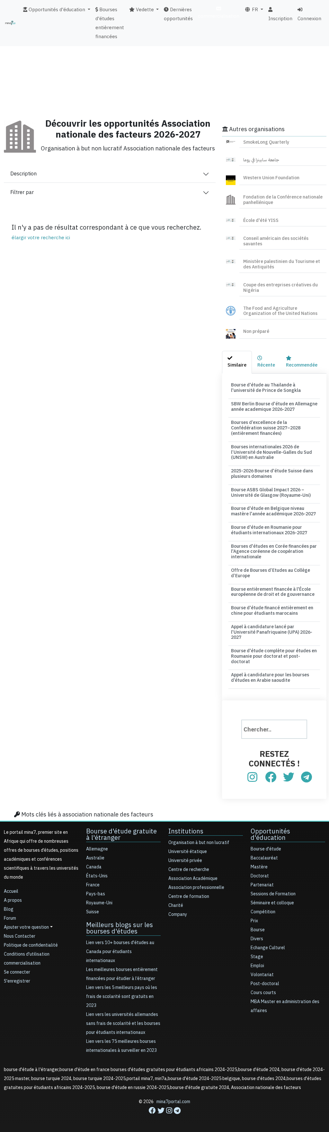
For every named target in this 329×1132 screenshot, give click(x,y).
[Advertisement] (164, 66)
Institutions (185, 831)
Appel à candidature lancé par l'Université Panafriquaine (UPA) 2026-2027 (271, 632)
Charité (175, 905)
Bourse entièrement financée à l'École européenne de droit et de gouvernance (273, 592)
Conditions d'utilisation (26, 954)
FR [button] (254, 9)
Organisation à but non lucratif (198, 842)
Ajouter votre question (26, 927)
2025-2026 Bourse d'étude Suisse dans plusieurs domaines (272, 474)
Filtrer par (22, 192)
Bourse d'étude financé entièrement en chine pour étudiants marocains (272, 610)
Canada (94, 867)
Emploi (257, 965)
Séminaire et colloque (272, 903)
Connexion (309, 18)
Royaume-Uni (99, 903)
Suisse (92, 911)
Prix (254, 920)
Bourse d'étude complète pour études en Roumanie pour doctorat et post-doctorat (274, 656)
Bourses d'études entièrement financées (109, 23)
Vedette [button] (144, 9)
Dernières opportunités (178, 14)
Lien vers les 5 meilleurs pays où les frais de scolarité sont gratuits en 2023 (121, 996)
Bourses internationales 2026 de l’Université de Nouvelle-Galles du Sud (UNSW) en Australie (271, 452)
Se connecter (17, 972)
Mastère (259, 867)
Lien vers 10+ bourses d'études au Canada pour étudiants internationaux (120, 951)
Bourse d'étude (266, 849)
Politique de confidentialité (31, 945)
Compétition (263, 911)
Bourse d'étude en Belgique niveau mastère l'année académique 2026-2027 (273, 511)
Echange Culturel (268, 947)
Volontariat (262, 974)
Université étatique (187, 851)
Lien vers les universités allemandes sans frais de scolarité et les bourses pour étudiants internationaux (123, 1023)
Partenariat (262, 885)
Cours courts (263, 992)
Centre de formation (188, 896)
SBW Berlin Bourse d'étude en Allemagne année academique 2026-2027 (274, 407)
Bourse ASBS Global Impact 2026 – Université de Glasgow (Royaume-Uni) (271, 492)
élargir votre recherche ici (41, 237)
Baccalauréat (264, 858)
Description (23, 174)
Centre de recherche (188, 869)
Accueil (11, 891)
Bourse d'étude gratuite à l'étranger (121, 834)
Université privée (185, 860)
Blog (8, 909)
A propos (13, 900)
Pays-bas (95, 894)
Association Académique (193, 878)
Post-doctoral (265, 983)
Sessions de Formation (273, 894)
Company (177, 914)
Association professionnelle (196, 887)
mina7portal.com (173, 1101)
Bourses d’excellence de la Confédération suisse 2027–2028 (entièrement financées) (265, 428)
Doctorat (260, 876)
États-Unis (97, 876)
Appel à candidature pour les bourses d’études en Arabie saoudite (270, 678)
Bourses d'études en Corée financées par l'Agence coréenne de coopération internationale (274, 552)
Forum (10, 918)
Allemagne (97, 849)
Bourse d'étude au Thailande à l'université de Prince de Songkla (266, 388)
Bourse (258, 929)
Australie (95, 858)
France (93, 885)
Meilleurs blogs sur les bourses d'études (119, 928)
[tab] (237, 362)
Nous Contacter (19, 936)
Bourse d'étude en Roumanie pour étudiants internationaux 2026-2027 (269, 530)
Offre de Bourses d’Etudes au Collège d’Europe (270, 573)
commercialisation (218, 16)
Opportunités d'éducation (270, 834)
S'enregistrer (17, 981)
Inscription (280, 18)
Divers (257, 938)
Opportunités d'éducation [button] (56, 9)
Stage (257, 956)
